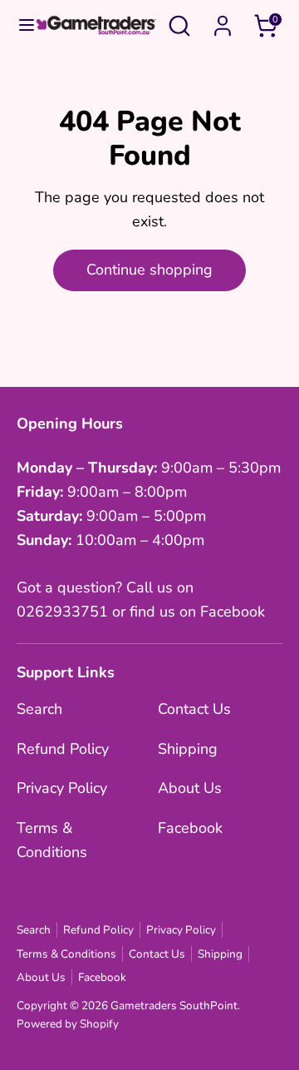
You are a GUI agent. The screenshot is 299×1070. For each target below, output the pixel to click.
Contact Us (194, 709)
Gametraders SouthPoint (174, 1005)
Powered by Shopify (68, 1024)
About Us (190, 788)
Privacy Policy (62, 788)
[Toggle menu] (18, 25)
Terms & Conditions (66, 954)
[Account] (222, 21)
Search (39, 709)
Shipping (188, 749)
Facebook (190, 828)
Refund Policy (63, 749)
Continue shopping (149, 270)
